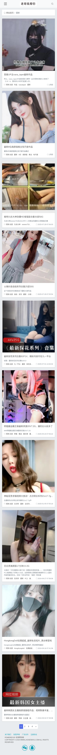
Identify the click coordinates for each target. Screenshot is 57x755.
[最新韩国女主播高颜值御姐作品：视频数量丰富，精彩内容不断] (28, 680)
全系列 (27, 504)
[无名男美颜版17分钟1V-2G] (28, 536)
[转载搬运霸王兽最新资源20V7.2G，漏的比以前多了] (28, 396)
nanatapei (22, 85)
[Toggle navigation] (5, 3)
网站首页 (10, 13)
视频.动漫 (9, 85)
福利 (32, 504)
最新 (28, 85)
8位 (20, 155)
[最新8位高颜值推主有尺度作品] (28, 117)
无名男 (16, 578)
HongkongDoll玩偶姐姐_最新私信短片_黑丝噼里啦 (28, 641)
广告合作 (25, 735)
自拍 (15, 294)
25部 (29, 294)
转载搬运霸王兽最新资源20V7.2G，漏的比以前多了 (28, 426)
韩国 (20, 718)
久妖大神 (17, 224)
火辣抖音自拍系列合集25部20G (19, 286)
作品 (15, 85)
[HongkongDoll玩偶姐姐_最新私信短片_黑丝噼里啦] (28, 611)
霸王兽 (25, 434)
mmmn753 (26, 224)
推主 (30, 155)
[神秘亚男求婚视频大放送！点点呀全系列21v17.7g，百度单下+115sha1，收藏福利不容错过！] (28, 466)
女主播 (25, 718)
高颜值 (25, 155)
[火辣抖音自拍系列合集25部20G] (28, 257)
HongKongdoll (19, 648)
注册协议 (34, 735)
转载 (15, 434)
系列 (20, 294)
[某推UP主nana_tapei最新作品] (28, 45)
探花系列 (29, 364)
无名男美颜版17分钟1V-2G (16, 566)
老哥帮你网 (20, 737)
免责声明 (16, 735)
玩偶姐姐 (29, 648)
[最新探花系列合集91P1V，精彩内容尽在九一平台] (28, 326)
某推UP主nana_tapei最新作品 (18, 74)
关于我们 (8, 735)
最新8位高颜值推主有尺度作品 (18, 147)
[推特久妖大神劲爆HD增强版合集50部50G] (28, 187)
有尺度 (35, 155)
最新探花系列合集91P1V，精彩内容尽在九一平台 (27, 356)
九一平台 (17, 364)
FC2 (26, 578)
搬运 (20, 434)
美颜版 (31, 578)
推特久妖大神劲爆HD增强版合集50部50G (23, 217)
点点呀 (16, 504)
